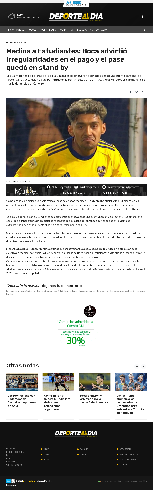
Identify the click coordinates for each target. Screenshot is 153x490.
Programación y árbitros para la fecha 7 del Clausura (94, 399)
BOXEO (52, 30)
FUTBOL (20, 30)
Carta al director (129, 454)
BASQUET (33, 30)
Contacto (101, 30)
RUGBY (43, 30)
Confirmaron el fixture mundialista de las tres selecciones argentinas (57, 402)
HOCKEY (62, 30)
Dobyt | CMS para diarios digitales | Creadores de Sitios (125, 481)
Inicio (11, 30)
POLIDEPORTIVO (85, 30)
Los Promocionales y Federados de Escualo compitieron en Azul (22, 401)
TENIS (72, 30)
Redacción (125, 449)
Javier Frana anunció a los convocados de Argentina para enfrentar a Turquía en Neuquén (130, 404)
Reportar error (128, 459)
